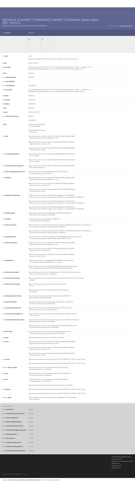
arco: (9, 77)
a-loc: (11, 308)
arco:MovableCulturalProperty (37, 131)
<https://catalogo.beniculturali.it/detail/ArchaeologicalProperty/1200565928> (50, 385)
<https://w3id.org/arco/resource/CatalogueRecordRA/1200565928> (48, 172)
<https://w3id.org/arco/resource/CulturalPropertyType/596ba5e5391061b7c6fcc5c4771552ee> (56, 279)
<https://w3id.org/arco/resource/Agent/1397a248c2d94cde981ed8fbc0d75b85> (51, 137)
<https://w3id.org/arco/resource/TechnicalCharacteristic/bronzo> (47, 285)
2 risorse (30, 417)
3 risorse (30, 409)
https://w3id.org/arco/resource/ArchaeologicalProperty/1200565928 (24, 26)
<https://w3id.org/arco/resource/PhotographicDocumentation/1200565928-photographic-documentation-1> (60, 225)
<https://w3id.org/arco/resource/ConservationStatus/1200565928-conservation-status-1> (54, 273)
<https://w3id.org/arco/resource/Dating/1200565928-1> (44, 220)
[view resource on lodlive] (132, 12)
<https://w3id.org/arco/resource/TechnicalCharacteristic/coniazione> (48, 291)
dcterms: (9, 367)
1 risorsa (31, 413)
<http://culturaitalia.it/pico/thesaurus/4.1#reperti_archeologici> (46, 337)
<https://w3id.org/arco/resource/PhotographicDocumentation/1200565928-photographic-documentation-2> (60, 231)
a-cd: (6, 177)
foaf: (6, 389)
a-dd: (10, 272)
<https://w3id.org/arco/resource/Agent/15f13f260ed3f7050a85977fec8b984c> (51, 143)
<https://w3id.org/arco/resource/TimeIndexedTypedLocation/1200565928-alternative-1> (54, 320)
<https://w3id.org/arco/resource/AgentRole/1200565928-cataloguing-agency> (51, 261)
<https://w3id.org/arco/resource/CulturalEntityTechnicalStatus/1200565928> (50, 302)
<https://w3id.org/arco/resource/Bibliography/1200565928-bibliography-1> (50, 214)
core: (7, 89)
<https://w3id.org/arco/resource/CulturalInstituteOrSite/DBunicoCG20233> (50, 308)
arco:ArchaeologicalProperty (36, 125)
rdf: (4, 124)
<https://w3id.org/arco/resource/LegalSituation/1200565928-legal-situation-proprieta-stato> (55, 237)
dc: (4, 63)
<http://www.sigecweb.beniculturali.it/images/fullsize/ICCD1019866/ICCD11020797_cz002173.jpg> (56, 363)
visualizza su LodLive (116, 459)
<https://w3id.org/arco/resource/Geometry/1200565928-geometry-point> (49, 332)
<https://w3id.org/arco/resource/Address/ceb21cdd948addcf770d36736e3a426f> (52, 314)
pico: (10, 116)
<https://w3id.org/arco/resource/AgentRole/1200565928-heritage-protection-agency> (53, 267)
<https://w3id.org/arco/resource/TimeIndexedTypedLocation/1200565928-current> (52, 326)
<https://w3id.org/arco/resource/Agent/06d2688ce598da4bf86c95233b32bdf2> (51, 154)
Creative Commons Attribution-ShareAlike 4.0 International (25, 480)
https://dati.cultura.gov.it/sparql (123, 457)
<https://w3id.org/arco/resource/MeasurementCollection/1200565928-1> (49, 296)
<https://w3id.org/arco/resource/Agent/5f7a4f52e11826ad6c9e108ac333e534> (51, 166)
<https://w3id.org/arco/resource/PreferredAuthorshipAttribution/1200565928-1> (56, 196)
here (58, 480)
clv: (7, 331)
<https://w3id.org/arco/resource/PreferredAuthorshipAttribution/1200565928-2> (56, 202)
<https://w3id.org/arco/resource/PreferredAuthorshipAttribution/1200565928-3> (56, 208)
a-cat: (13, 171)
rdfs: (6, 33)
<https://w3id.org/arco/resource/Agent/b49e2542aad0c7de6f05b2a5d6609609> (51, 149)
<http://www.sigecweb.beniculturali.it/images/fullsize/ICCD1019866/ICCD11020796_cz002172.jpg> (56, 359)
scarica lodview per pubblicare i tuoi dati (15, 474)
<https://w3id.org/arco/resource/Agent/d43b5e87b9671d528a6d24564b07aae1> (52, 160)
